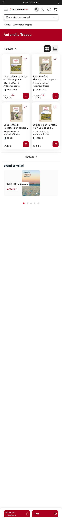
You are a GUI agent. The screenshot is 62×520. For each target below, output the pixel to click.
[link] (36, 9)
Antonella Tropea (11, 85)
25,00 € (36, 95)
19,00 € (7, 97)
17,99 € (7, 146)
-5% (13, 95)
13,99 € (37, 146)
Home (7, 24)
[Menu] (6, 10)
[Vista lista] (55, 48)
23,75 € (37, 97)
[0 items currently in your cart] (55, 9)
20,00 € (6, 95)
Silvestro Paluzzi (11, 83)
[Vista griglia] (47, 48)
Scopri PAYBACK (31, 2)
